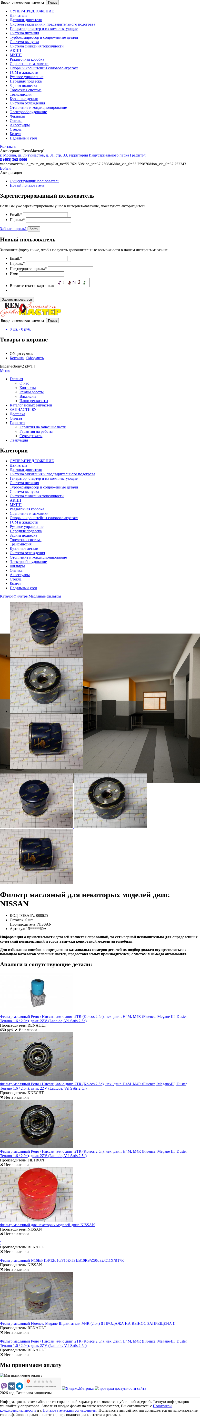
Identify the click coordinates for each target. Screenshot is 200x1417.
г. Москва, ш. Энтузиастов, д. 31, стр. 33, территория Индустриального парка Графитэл (73, 155)
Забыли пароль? (13, 229)
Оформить (35, 358)
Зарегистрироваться (17, 299)
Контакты (8, 146)
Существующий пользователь (34, 181)
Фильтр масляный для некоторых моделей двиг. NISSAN (47, 1225)
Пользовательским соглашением (70, 1410)
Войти (5, 168)
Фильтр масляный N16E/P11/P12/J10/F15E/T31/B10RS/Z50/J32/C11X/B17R (62, 1260)
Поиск (52, 2)
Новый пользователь (27, 185)
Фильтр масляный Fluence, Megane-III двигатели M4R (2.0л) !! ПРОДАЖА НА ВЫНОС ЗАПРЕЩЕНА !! (87, 1323)
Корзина (17, 358)
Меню (5, 370)
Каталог (6, 596)
